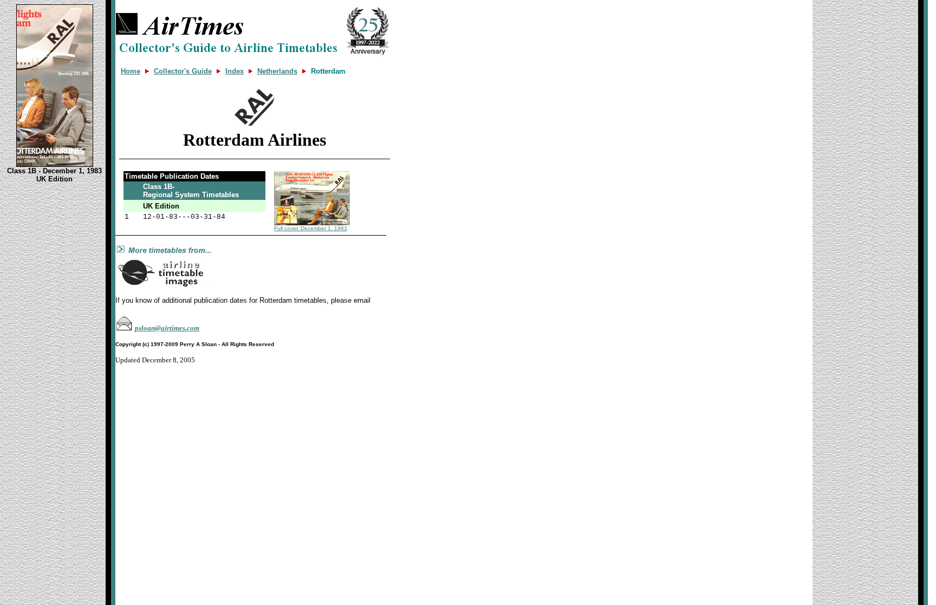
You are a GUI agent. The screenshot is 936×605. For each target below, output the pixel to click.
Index (234, 71)
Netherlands (277, 71)
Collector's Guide (183, 71)
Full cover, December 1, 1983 (310, 228)
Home (130, 71)
